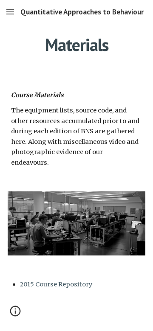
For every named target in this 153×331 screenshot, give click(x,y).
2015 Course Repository (56, 284)
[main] (76, 44)
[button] (10, 11)
